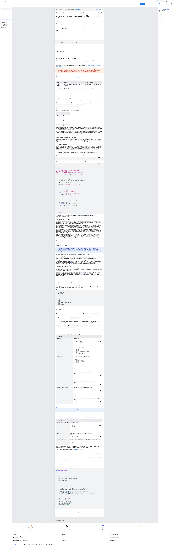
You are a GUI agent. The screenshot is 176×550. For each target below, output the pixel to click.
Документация (25, 1)
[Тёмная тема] (99, 41)
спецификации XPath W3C (79, 449)
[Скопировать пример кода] (101, 41)
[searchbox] (6, 9)
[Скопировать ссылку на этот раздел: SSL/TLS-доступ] (65, 51)
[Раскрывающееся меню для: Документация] (29, 1)
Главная (57, 12)
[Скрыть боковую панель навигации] (11, 548)
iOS (62, 537)
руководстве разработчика (82, 24)
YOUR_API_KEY (99, 158)
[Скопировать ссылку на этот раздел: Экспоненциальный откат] (68, 144)
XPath (71, 263)
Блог (31, 1)
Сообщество (36, 1)
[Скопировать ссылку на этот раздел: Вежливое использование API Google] (77, 137)
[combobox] (160, 1)
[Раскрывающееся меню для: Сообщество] (39, 1)
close (174, 3)
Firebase (33, 544)
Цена (21, 1)
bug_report (171, 3)
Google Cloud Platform (39, 544)
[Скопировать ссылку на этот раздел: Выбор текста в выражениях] (67, 414)
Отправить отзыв (98, 16)
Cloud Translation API (78, 9)
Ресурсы (59, 13)
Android (63, 536)
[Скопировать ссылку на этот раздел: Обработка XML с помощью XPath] (72, 266)
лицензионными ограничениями (62, 33)
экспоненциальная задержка (89, 153)
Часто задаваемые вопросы (17, 536)
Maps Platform (10, 1)
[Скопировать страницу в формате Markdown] (62, 18)
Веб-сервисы (64, 540)
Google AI (46, 544)
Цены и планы (112, 536)
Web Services (4, 4)
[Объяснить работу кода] (98, 41)
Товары (17, 1)
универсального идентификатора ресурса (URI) (70, 77)
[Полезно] (100, 12)
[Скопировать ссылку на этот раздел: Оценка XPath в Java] (64, 452)
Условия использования (113, 540)
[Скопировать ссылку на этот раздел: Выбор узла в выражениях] (67, 307)
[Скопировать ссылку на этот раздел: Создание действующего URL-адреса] (77, 58)
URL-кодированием (89, 65)
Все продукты (51, 544)
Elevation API (11, 4)
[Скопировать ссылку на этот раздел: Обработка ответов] (67, 245)
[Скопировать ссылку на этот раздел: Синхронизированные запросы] (71, 219)
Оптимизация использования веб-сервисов (20, 540)
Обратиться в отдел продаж (114, 537)
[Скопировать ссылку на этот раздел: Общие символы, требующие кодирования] (76, 108)
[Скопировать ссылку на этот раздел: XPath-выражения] (64, 278)
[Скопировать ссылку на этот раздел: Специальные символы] (67, 74)
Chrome (29, 544)
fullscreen (173, 3)
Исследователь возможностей (18, 537)
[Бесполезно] (101, 12)
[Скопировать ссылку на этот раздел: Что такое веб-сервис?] (69, 28)
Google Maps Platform (66, 12)
